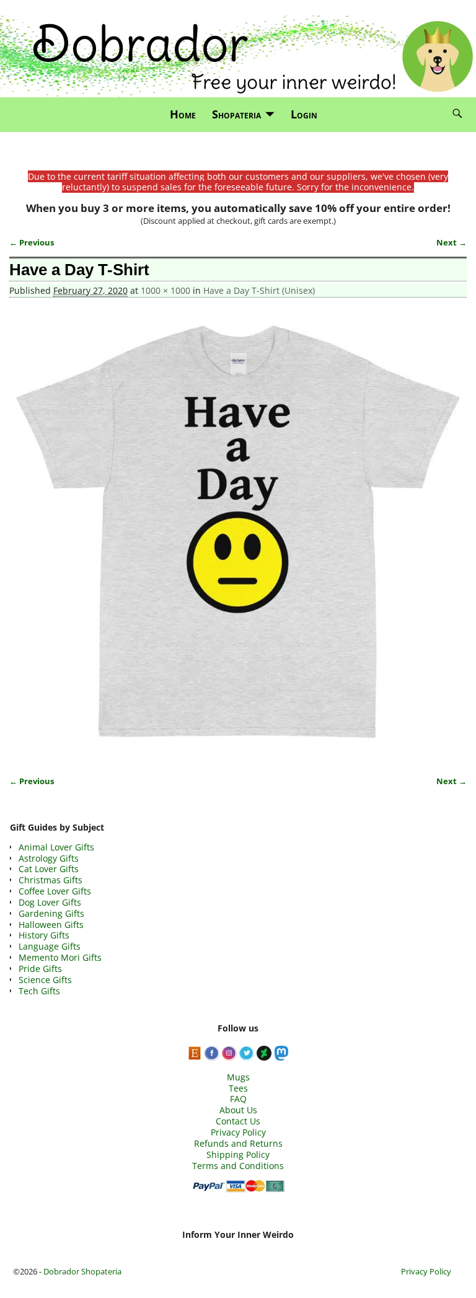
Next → (451, 242)
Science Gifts (45, 980)
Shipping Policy (238, 1154)
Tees (238, 1088)
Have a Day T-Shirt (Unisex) (259, 290)
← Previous (31, 242)
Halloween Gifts (51, 924)
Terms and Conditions (238, 1166)
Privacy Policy (238, 1132)
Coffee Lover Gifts (55, 891)
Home (183, 114)
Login (304, 114)
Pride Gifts (40, 968)
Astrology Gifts (49, 858)
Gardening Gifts (51, 913)
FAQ (238, 1099)
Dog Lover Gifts (50, 902)
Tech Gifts (39, 991)
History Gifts (44, 935)
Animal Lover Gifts (56, 847)
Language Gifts (50, 946)
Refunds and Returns (238, 1143)
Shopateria (236, 114)
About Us (238, 1110)
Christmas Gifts (50, 880)
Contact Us (238, 1121)
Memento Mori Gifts (60, 957)
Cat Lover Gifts (49, 869)
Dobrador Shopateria (82, 1271)
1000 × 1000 (165, 290)
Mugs (238, 1077)
